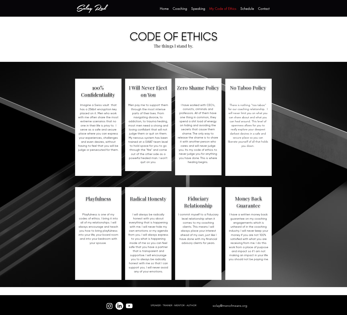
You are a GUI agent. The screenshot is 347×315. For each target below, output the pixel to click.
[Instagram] (109, 306)
